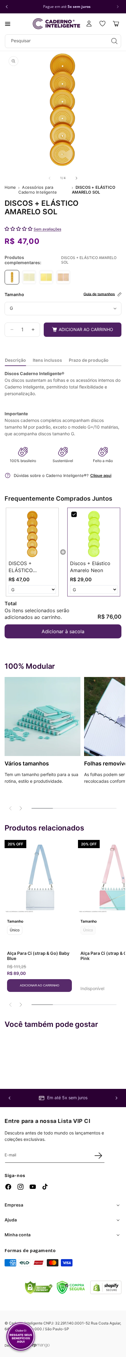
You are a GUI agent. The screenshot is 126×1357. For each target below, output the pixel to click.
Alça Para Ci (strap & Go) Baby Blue (38, 956)
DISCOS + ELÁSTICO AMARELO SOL (94, 190)
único (15, 930)
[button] (7, 23)
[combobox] (63, 41)
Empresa (14, 1204)
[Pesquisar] (114, 41)
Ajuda (11, 1219)
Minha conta (18, 1234)
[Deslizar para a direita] (76, 178)
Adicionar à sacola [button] (63, 631)
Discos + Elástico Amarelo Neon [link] (90, 566)
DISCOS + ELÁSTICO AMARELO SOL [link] (26, 567)
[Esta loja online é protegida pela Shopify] (105, 1292)
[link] (32, 534)
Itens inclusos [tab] (47, 360)
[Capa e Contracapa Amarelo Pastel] (29, 277)
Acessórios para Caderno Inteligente (37, 190)
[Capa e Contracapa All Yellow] (46, 277)
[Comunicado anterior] (6, 6)
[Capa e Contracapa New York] (63, 277)
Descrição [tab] (15, 360)
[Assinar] (98, 1155)
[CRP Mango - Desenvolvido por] (40, 1345)
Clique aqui (100, 475)
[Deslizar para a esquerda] (49, 178)
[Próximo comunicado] (117, 6)
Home (10, 187)
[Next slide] (20, 808)
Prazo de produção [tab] (89, 360)
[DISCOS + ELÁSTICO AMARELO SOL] (12, 277)
